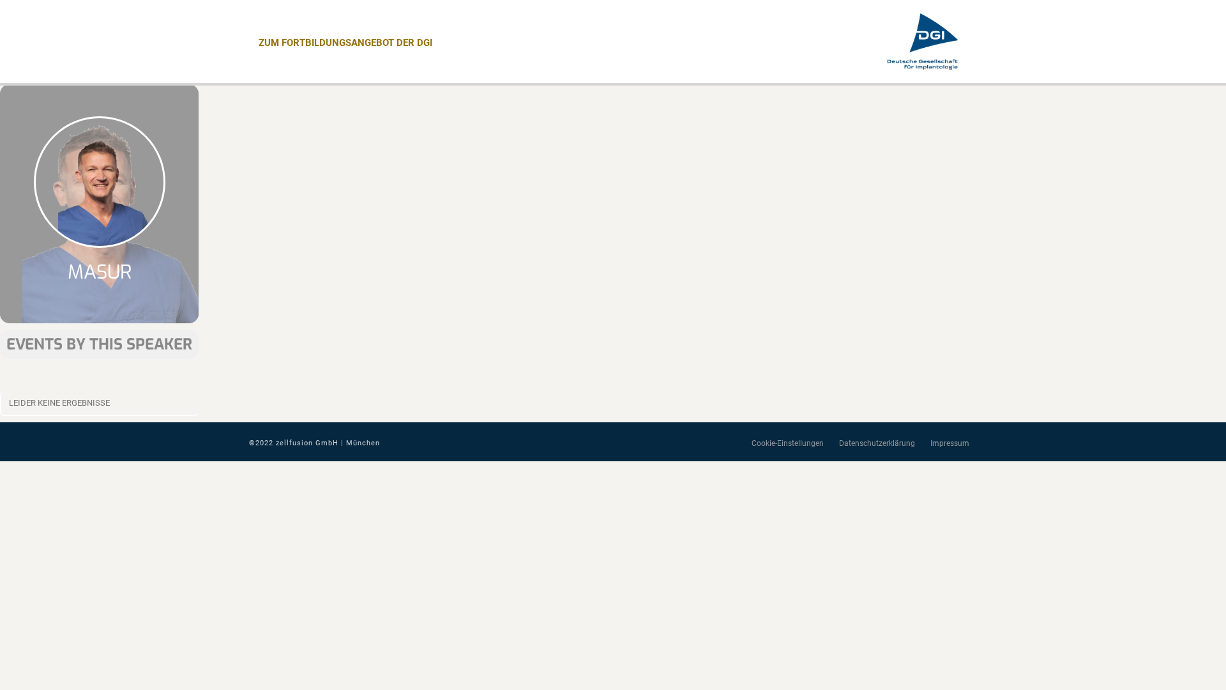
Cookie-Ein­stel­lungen (788, 443)
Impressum (949, 443)
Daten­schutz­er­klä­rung (877, 443)
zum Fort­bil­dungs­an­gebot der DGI (345, 43)
